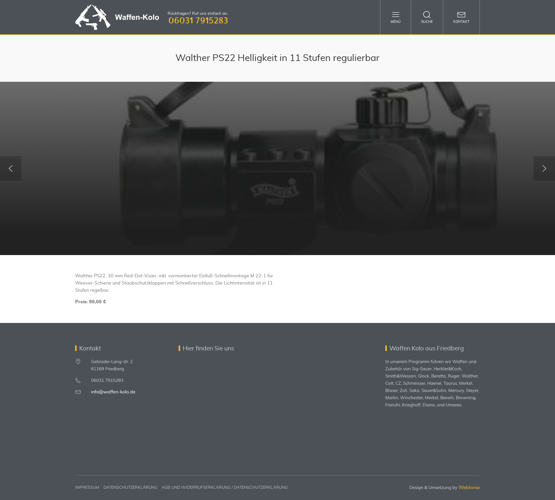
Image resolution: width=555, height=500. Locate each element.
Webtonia (469, 487)
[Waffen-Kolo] (117, 17)
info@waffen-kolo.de (113, 392)
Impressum (87, 488)
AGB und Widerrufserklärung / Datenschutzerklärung (225, 488)
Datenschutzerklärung (130, 488)
